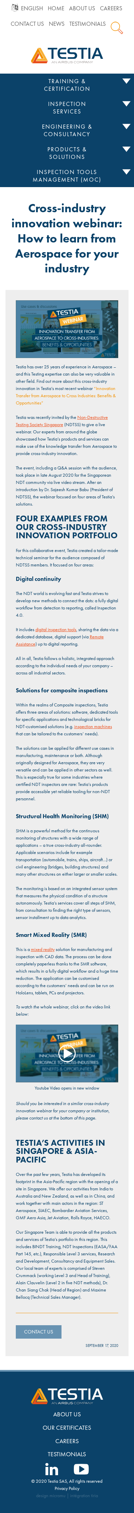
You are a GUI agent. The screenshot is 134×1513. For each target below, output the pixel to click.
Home (56, 8)
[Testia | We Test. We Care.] (67, 55)
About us (82, 8)
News (57, 24)
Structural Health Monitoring (53, 816)
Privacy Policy (67, 1488)
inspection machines (93, 726)
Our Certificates (67, 1427)
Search (117, 28)
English (32, 8)
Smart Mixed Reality (43, 935)
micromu (57, 1495)
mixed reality (43, 949)
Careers (111, 8)
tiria (94, 1495)
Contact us (27, 24)
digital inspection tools (55, 629)
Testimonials (87, 24)
